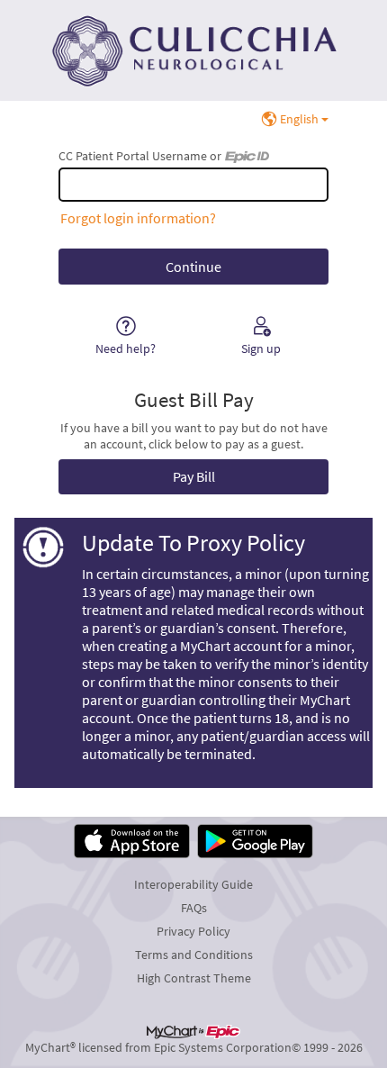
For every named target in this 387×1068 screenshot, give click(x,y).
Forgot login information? (138, 218)
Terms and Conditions (194, 954)
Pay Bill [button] (194, 476)
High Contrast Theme (194, 978)
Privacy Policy (193, 931)
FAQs (194, 908)
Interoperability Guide (193, 884)
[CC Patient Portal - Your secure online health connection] (193, 50)
